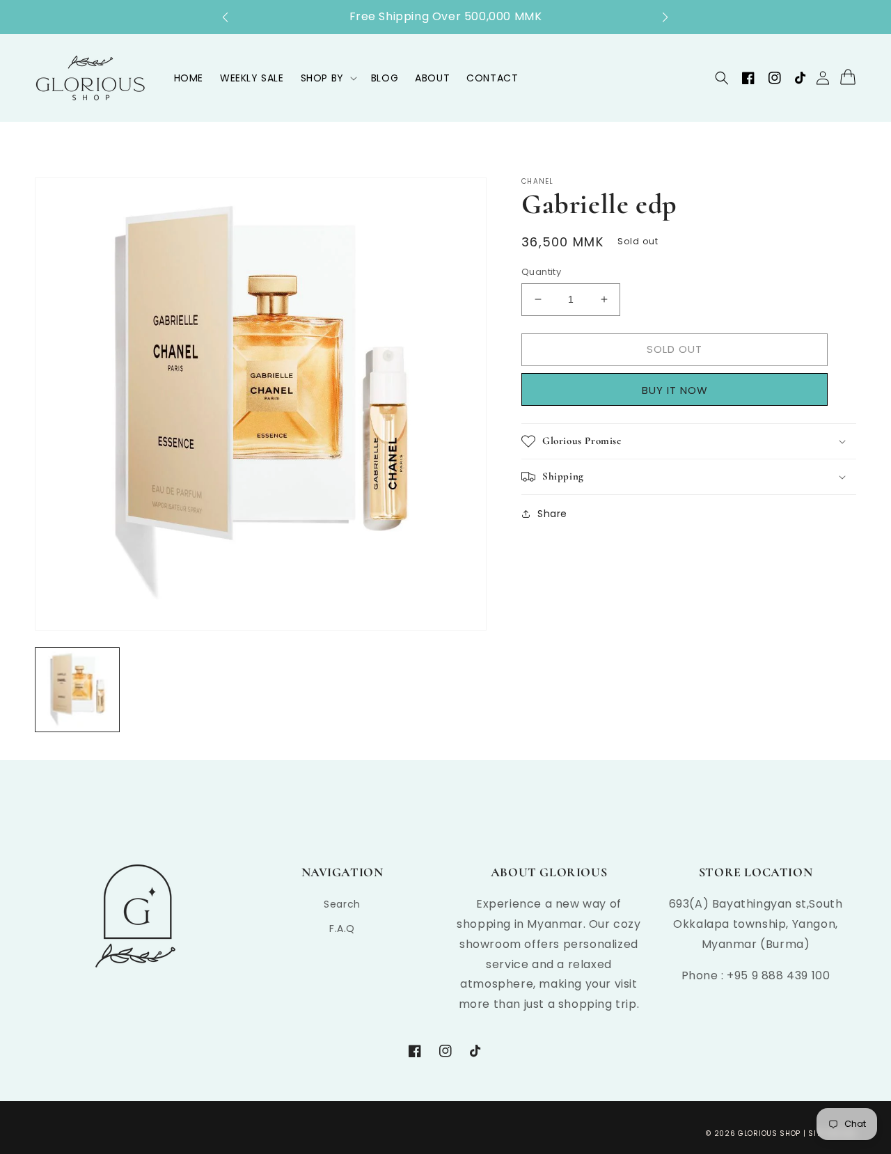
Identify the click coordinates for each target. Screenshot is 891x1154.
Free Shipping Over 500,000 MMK (445, 16)
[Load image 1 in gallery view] (77, 689)
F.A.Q (342, 928)
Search (342, 904)
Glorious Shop (769, 1133)
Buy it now (679, 389)
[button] (232, 17)
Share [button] (552, 514)
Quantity (541, 271)
